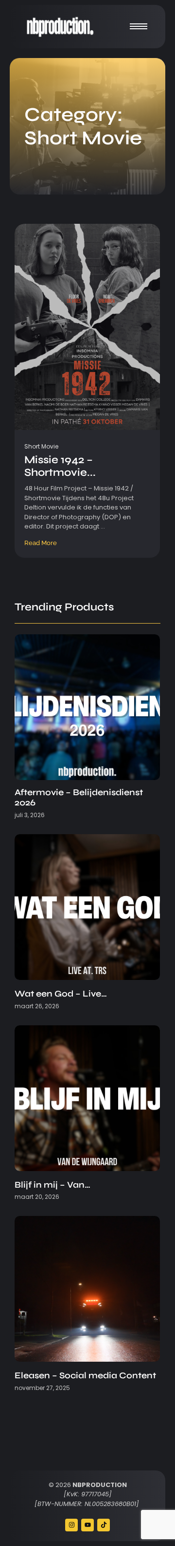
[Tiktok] (103, 1525)
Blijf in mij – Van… (52, 1185)
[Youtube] (87, 1525)
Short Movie (41, 446)
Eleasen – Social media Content (85, 1375)
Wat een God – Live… (61, 994)
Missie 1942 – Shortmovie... (60, 466)
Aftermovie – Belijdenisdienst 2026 (79, 797)
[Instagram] (71, 1525)
